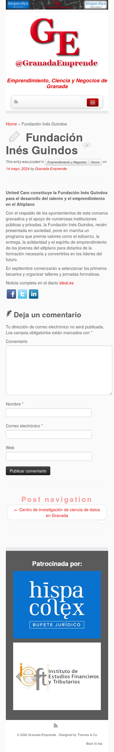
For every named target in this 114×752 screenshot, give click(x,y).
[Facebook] (11, 294)
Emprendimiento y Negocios (66, 162)
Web (10, 447)
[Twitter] (22, 294)
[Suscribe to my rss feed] (17, 102)
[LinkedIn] (33, 294)
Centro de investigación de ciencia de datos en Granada (57, 512)
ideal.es (66, 283)
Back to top (94, 743)
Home (11, 124)
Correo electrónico (24, 426)
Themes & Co (87, 734)
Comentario (16, 341)
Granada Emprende (51, 168)
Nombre (14, 404)
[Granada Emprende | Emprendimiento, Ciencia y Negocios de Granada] (57, 41)
